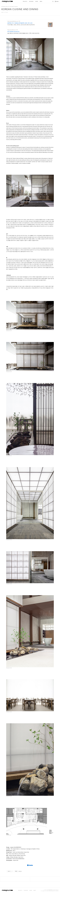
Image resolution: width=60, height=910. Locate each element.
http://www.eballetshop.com (12, 21)
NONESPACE (18, 847)
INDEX (41, 1)
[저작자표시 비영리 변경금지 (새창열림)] (20, 871)
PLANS (36, 1)
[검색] (53, 1)
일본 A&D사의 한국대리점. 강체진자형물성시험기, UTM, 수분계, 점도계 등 (23, 33)
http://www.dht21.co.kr (11, 29)
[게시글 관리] (12, 871)
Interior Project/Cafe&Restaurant (9, 6)
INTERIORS (31, 1)
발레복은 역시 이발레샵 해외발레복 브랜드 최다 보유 (19, 23)
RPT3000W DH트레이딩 (13, 31)
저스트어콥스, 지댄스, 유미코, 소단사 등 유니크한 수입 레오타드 (21, 24)
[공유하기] (10, 871)
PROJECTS (25, 1)
